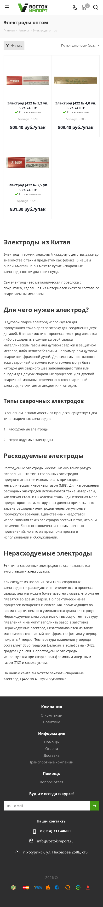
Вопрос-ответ (51, 782)
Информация (51, 733)
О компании (52, 715)
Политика (51, 722)
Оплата (51, 748)
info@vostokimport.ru (55, 841)
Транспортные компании (51, 762)
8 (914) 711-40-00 (55, 830)
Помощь (51, 741)
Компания (51, 706)
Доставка (51, 755)
